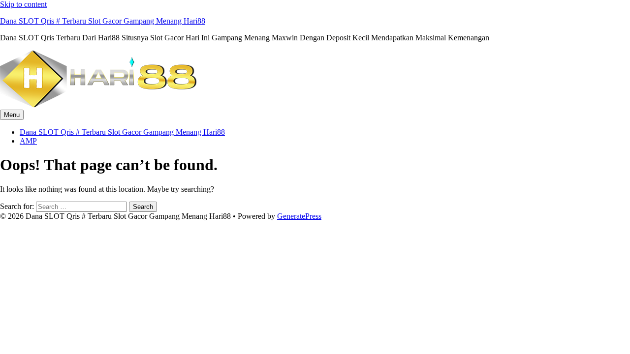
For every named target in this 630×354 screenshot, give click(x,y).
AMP (28, 141)
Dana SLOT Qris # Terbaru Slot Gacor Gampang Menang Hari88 (102, 21)
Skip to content (23, 4)
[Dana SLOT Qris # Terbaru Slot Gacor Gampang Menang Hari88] (98, 105)
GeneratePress (299, 216)
